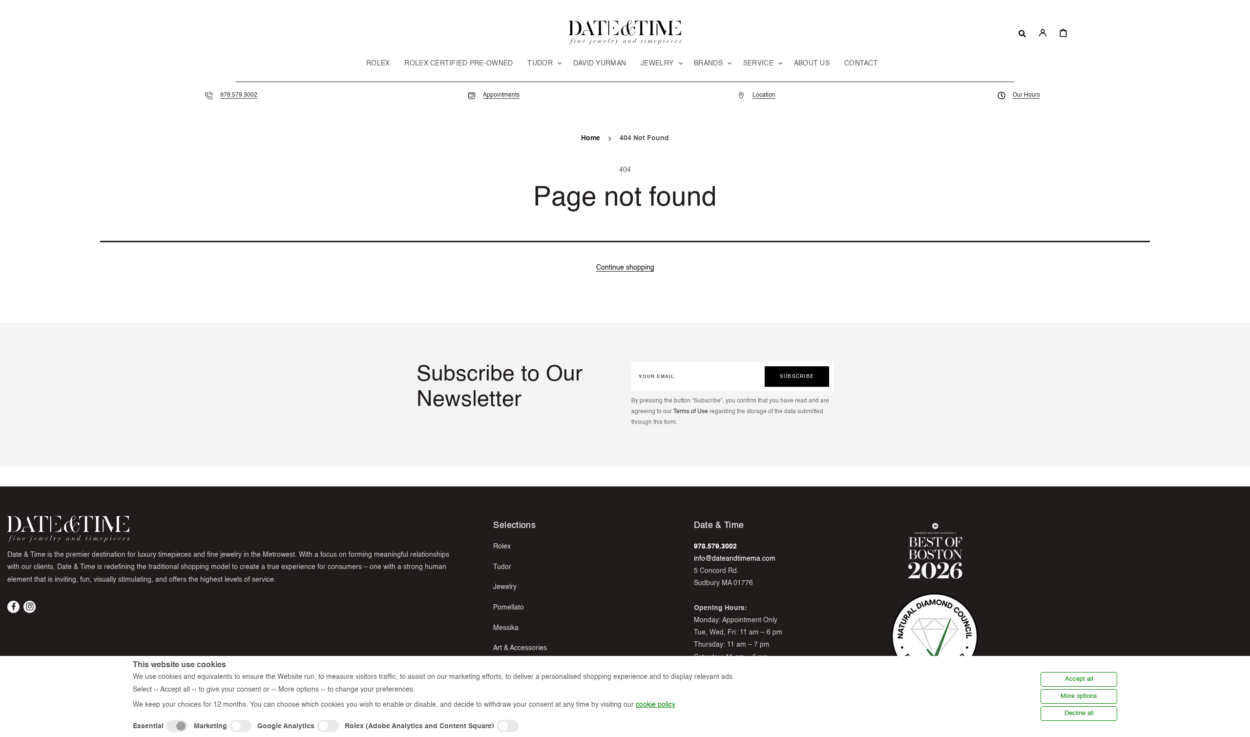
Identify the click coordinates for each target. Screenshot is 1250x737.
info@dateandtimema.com (734, 558)
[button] (1022, 32)
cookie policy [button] (655, 704)
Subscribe (797, 376)
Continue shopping (625, 267)
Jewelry (505, 587)
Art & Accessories (520, 648)
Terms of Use (690, 412)
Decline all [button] (1079, 713)
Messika (506, 628)
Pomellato (508, 607)
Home (590, 138)
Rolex (502, 546)
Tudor (502, 567)
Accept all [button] (1079, 679)
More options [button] (1079, 696)
